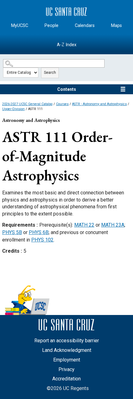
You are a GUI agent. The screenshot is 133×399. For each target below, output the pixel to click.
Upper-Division (13, 109)
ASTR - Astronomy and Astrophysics (99, 104)
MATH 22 (84, 225)
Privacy (66, 369)
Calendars (85, 25)
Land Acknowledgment (66, 350)
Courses (62, 104)
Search (50, 72)
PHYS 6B (39, 232)
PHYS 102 (42, 240)
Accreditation (66, 379)
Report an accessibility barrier (66, 341)
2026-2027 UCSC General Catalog (27, 104)
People (51, 25)
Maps (116, 25)
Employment (66, 360)
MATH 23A (112, 225)
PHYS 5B (12, 232)
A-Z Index (66, 44)
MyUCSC (19, 25)
